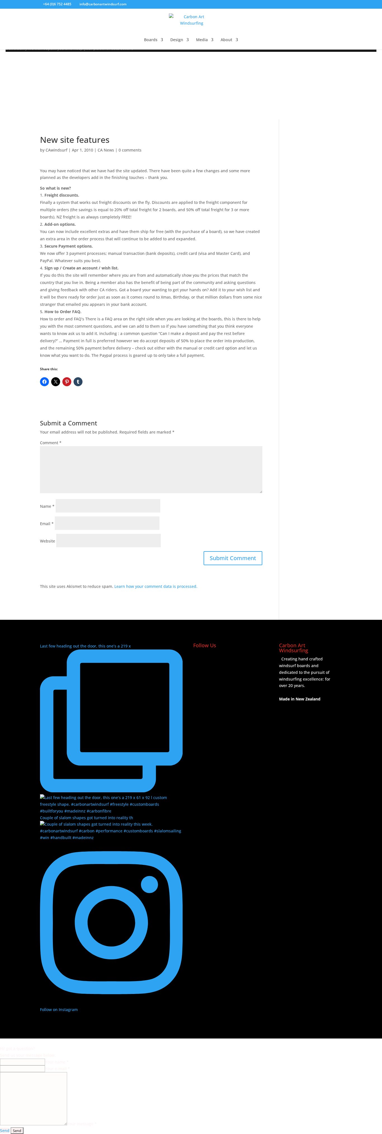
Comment (51, 442)
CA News (106, 150)
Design (176, 40)
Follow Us (204, 645)
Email (47, 523)
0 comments (130, 150)
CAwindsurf (56, 150)
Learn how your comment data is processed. (155, 586)
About (226, 40)
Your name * (57, 1062)
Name (47, 506)
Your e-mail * (57, 1068)
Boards (150, 40)
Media (202, 40)
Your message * (82, 1123)
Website (47, 541)
